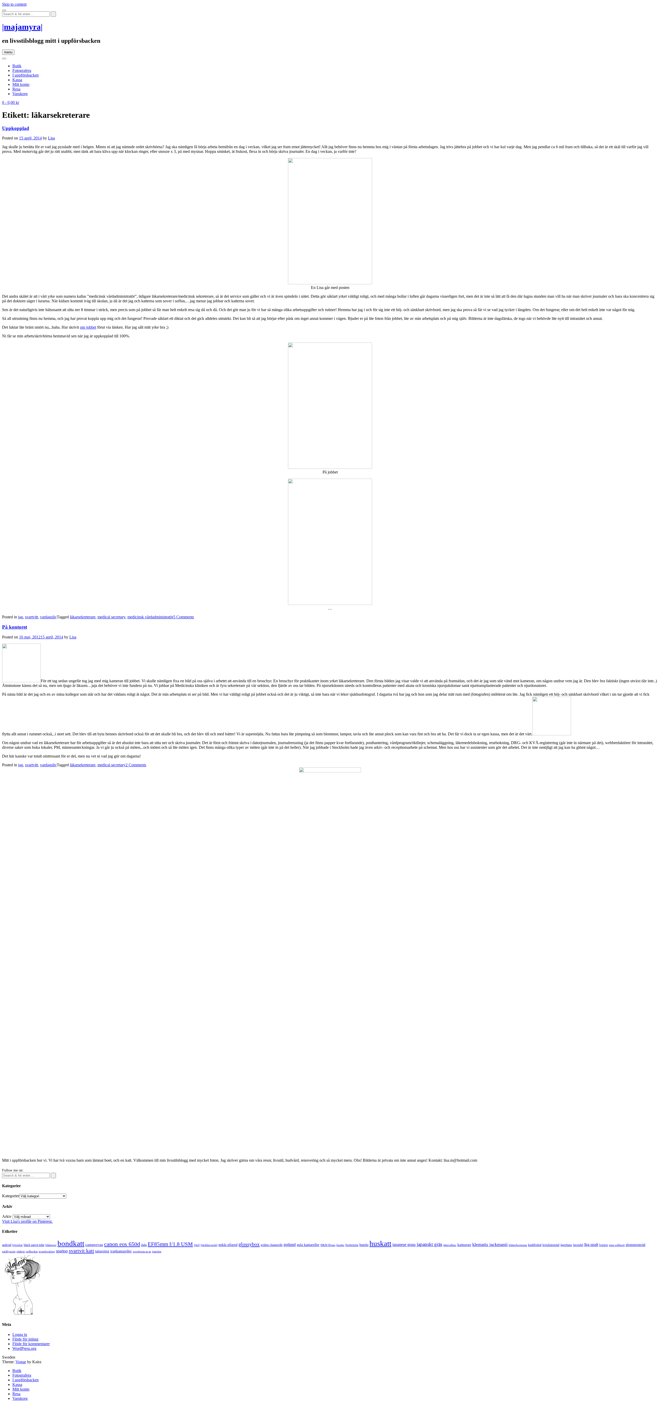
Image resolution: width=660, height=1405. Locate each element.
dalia (144, 1245)
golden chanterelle (272, 1245)
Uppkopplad (15, 128)
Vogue (20, 1362)
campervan (94, 1244)
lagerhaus (566, 1245)
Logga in (19, 1334)
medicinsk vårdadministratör (150, 617)
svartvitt (31, 617)
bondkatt (70, 1243)
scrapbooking (47, 1251)
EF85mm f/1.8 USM (170, 1244)
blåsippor (50, 1244)
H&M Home (327, 1244)
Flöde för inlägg (25, 1339)
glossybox (249, 1244)
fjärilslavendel (209, 1245)
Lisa (51, 138)
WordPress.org (24, 1348)
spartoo (62, 1251)
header (340, 1244)
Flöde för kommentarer (31, 1344)
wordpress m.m (142, 1251)
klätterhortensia (518, 1245)
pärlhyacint (8, 1251)
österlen (156, 1251)
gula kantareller (308, 1245)
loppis (603, 1245)
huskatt (380, 1243)
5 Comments (183, 617)
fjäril (197, 1244)
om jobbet (88, 327)
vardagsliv (48, 617)
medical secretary (111, 617)
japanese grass (404, 1244)
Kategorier (10, 1196)
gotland (290, 1244)
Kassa (17, 80)
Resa (16, 89)
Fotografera (21, 70)
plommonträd (635, 1245)
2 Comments (136, 765)
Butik (16, 66)
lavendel (578, 1245)
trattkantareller (121, 1251)
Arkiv (7, 1216)
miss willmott (617, 1245)
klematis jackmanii (490, 1244)
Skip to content (14, 4)
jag (20, 617)
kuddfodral (534, 1245)
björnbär (17, 1245)
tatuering (102, 1251)
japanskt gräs (429, 1244)
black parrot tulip (34, 1245)
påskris (20, 1251)
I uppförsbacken (25, 75)
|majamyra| (22, 26)
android (6, 1245)
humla (363, 1245)
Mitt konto (20, 84)
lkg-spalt (591, 1244)
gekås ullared (227, 1245)
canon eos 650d (122, 1244)
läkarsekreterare (82, 617)
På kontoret (14, 627)
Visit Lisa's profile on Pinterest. (27, 1221)
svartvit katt (81, 1250)
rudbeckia (32, 1251)
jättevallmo (449, 1245)
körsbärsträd (550, 1245)
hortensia (351, 1245)
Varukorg (20, 94)
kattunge (464, 1245)
